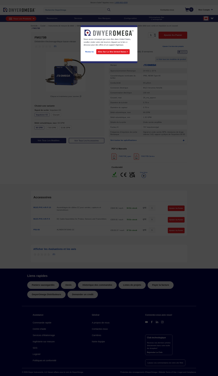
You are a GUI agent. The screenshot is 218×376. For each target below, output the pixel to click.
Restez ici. (89, 52)
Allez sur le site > (113, 52)
